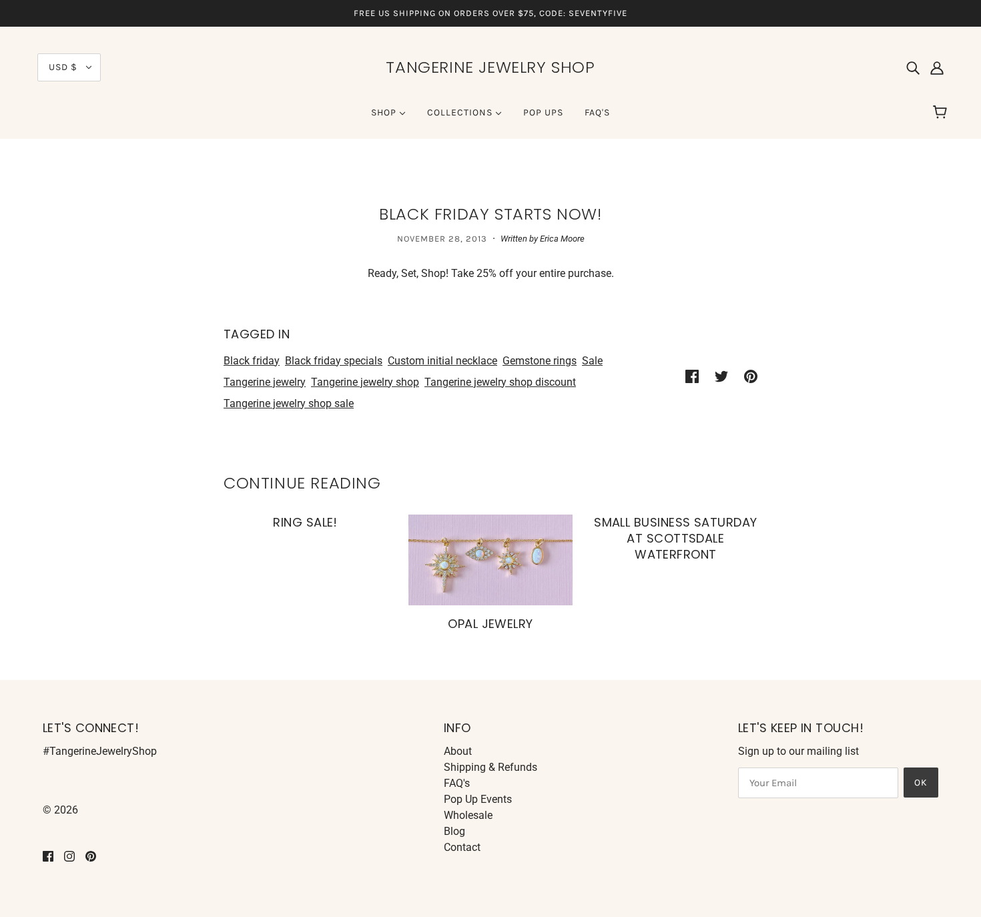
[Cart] (942, 112)
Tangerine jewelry (265, 382)
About (458, 751)
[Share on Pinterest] (750, 375)
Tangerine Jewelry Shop (490, 67)
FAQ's (457, 783)
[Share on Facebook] (692, 375)
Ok (921, 782)
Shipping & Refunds (490, 767)
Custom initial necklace (442, 360)
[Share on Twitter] (721, 375)
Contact (462, 847)
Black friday (252, 360)
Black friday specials (333, 360)
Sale (592, 360)
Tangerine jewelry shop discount (500, 382)
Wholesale (468, 815)
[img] (913, 67)
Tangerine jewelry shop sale (289, 403)
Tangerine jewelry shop (365, 382)
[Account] (937, 67)
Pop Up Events (478, 799)
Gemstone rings (540, 360)
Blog (454, 831)
